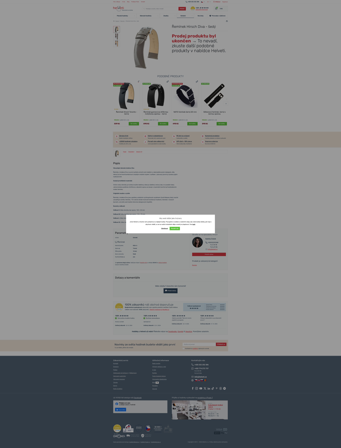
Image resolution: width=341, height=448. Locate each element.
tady (194, 224)
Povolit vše (174, 228)
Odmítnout (164, 228)
